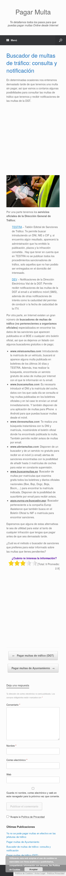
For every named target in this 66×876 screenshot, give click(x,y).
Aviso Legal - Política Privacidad (49, 873)
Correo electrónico (16, 760)
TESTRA (17, 227)
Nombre (11, 745)
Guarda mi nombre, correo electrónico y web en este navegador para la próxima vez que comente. (33, 794)
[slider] (23, 563)
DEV (14, 279)
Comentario (13, 704)
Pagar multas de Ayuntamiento (33, 668)
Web (8, 774)
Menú (14, 40)
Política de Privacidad (33, 817)
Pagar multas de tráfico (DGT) (33, 655)
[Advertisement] (33, 139)
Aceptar (33, 869)
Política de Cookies (24, 873)
